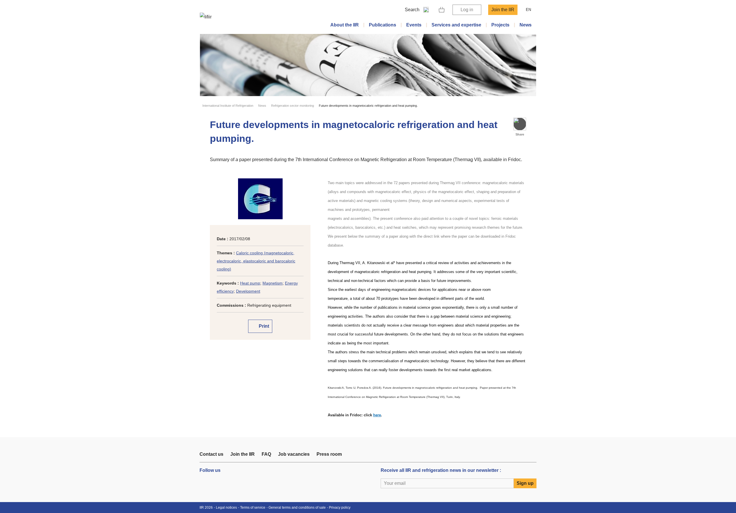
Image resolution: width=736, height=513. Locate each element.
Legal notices (226, 508)
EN (528, 9)
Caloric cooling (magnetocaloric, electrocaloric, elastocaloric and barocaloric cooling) (256, 261)
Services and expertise (456, 24)
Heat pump (250, 283)
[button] (519, 124)
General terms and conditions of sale (297, 508)
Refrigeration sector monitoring (292, 105)
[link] (442, 10)
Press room (329, 454)
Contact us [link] (211, 454)
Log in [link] (467, 9)
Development (248, 291)
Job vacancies (294, 454)
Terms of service (252, 508)
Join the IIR (502, 9)
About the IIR (344, 24)
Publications (382, 24)
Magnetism (272, 283)
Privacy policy (339, 508)
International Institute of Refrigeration (227, 105)
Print (263, 326)
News (526, 24)
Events (413, 24)
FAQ (266, 454)
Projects (500, 24)
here (377, 415)
